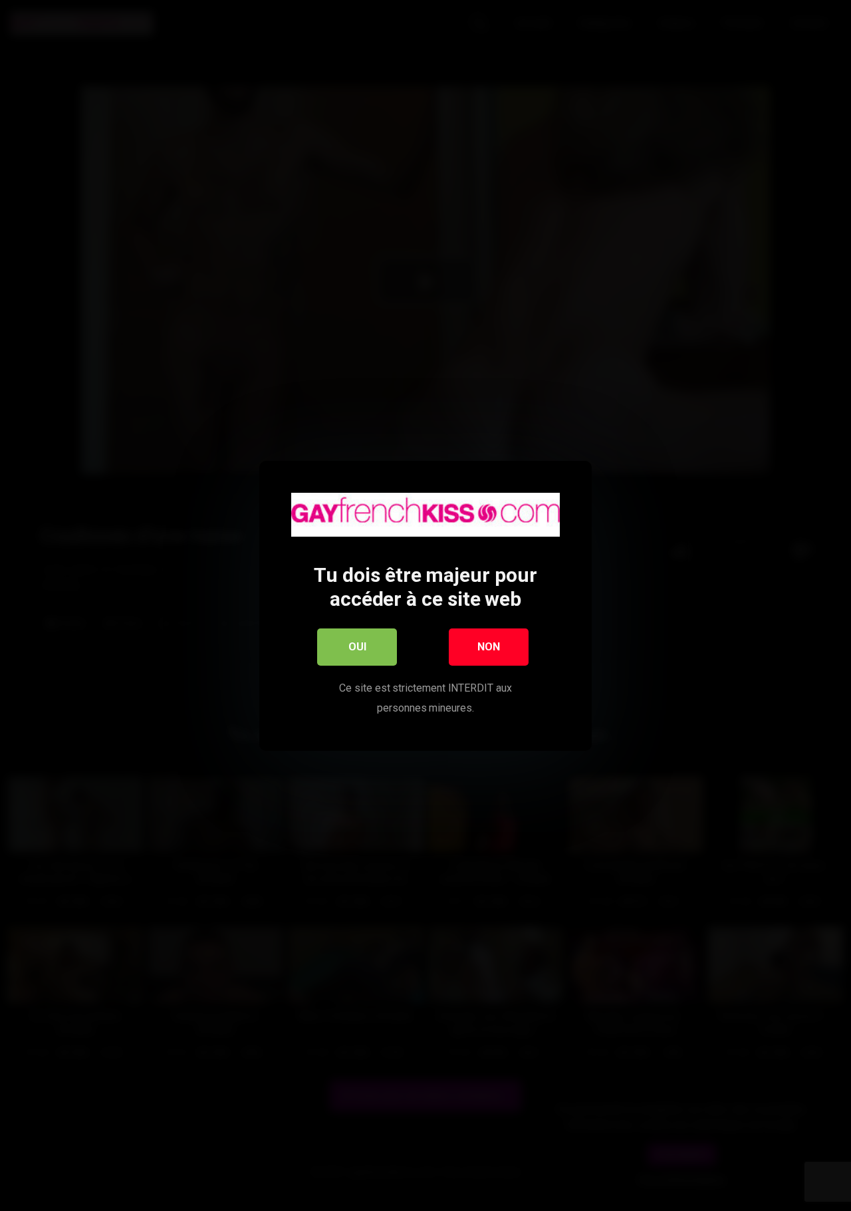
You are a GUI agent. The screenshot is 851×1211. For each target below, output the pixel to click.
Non (488, 646)
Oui (357, 646)
